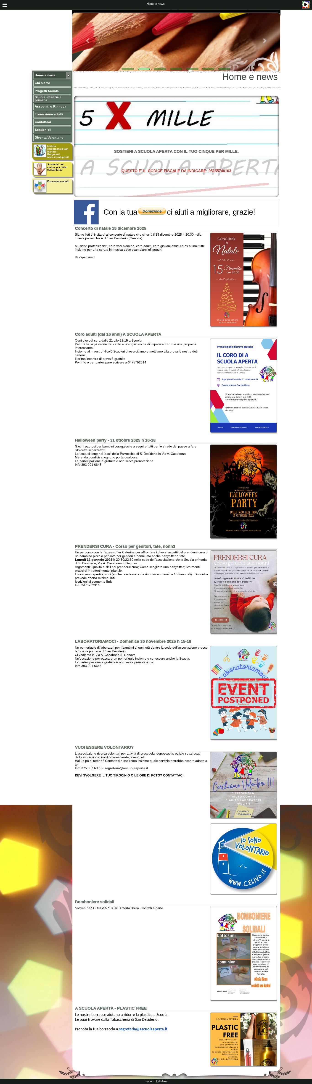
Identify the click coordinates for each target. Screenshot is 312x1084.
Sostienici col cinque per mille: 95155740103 (57, 167)
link (109, 581)
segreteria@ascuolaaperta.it (126, 768)
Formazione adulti (58, 181)
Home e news (156, 3)
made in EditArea (156, 1081)
